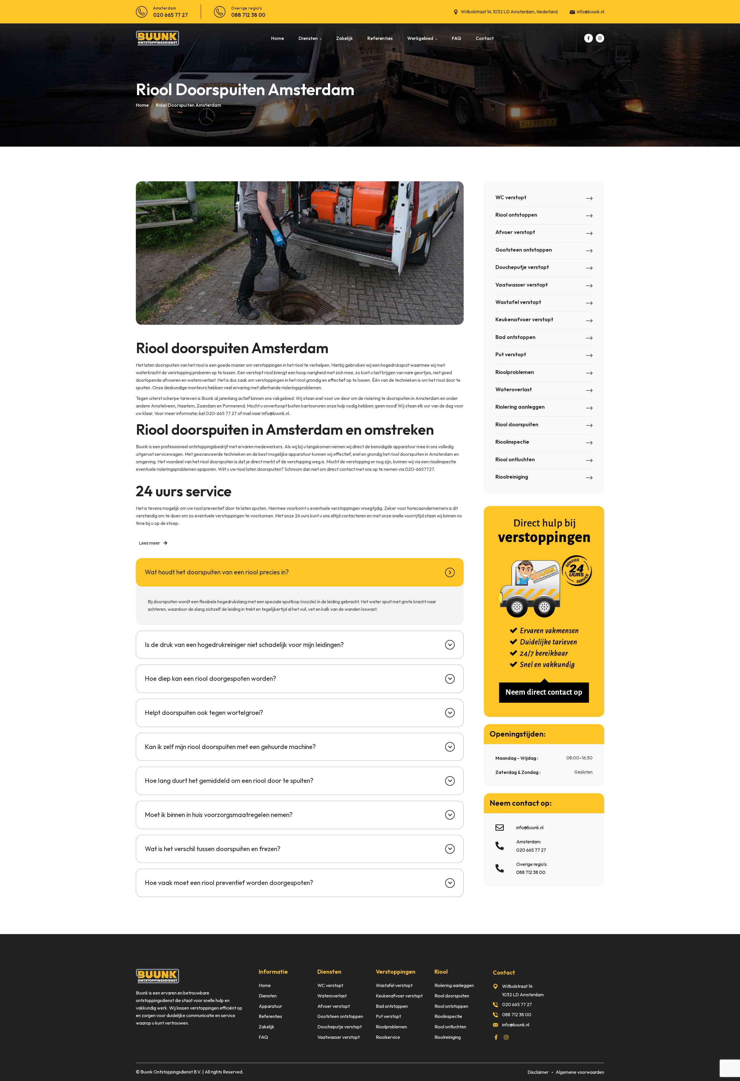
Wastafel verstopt (518, 302)
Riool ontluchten (515, 459)
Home (142, 105)
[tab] (300, 572)
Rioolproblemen (514, 372)
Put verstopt (510, 354)
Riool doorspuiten (516, 424)
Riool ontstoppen (516, 214)
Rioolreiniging (511, 476)
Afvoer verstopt (515, 232)
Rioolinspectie (512, 441)
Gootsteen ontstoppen (523, 249)
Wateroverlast (513, 389)
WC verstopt (510, 197)
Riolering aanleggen (520, 406)
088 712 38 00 (248, 15)
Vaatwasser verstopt (521, 284)
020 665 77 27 (170, 15)
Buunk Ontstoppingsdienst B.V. (170, 1072)
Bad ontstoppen (515, 337)
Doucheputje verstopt (522, 267)
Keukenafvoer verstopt (524, 319)
